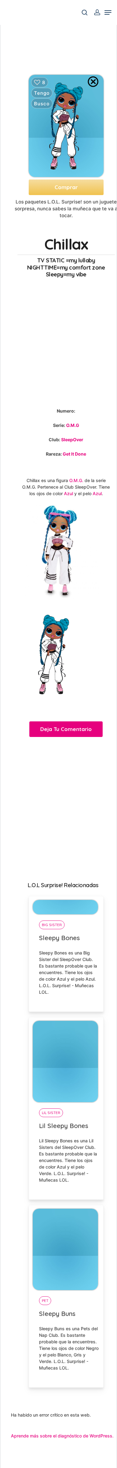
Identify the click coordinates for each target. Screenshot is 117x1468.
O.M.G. (76, 480)
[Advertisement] (58, 341)
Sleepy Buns (57, 1313)
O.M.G (72, 425)
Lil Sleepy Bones (63, 1126)
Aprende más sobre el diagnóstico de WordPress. (62, 1435)
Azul (68, 493)
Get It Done (74, 454)
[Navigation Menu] (108, 12)
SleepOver (72, 439)
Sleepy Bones (59, 938)
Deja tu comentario (66, 729)
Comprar (66, 187)
